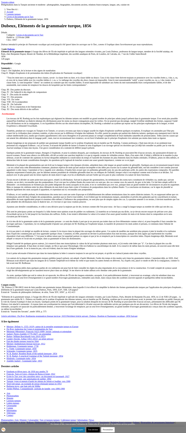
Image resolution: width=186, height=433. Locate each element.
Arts (8, 393)
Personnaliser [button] (108, 430)
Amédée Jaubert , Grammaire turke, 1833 (24, 361)
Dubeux (11, 49)
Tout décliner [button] (93, 430)
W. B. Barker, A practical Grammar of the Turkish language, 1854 (35, 356)
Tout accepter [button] (78, 430)
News (91, 420)
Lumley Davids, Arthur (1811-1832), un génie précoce (30, 339)
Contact (10, 415)
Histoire (10, 398)
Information (12, 410)
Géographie (12, 405)
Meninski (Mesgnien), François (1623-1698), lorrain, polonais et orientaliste (39, 331)
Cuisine (10, 408)
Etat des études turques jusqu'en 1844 (23, 341)
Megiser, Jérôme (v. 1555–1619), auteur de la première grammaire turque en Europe (42, 326)
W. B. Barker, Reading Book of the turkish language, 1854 (32, 353)
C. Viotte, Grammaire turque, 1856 (21, 349)
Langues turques (14, 401)
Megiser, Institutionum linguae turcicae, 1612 (26, 344)
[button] (3, 430)
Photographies (13, 396)
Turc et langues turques (50, 420)
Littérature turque (68, 420)
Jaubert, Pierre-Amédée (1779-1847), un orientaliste (29, 334)
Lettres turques (13, 403)
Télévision (11, 413)
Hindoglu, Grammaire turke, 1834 (21, 358)
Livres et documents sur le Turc (29, 35)
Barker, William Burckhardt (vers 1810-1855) (26, 336)
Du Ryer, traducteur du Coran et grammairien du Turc (30, 329)
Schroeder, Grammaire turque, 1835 (22, 351)
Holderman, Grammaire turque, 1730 (22, 346)
